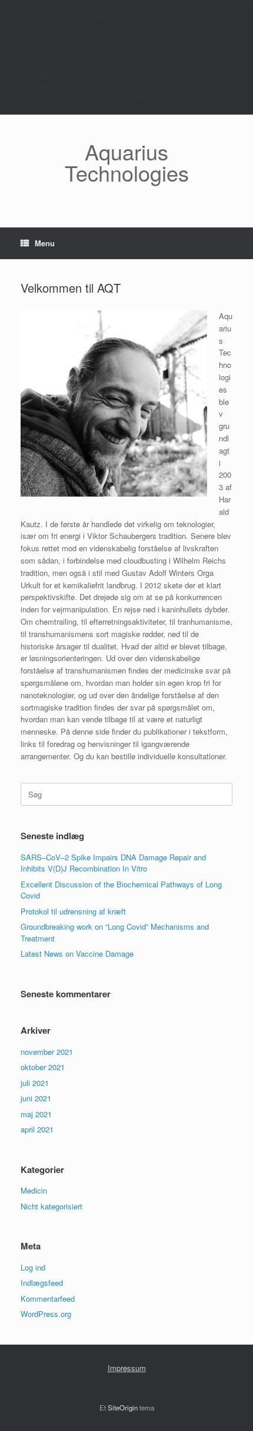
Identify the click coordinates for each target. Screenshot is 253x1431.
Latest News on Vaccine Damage (77, 953)
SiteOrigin (123, 1407)
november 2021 (47, 1051)
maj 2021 (36, 1114)
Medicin (34, 1190)
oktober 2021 (43, 1067)
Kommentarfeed (48, 1298)
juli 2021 (35, 1082)
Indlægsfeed (42, 1282)
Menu (45, 243)
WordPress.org (46, 1313)
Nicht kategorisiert (51, 1206)
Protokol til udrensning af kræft (73, 911)
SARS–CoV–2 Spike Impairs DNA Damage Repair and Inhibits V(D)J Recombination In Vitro (113, 863)
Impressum (127, 1367)
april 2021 (37, 1129)
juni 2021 (36, 1098)
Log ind (33, 1267)
